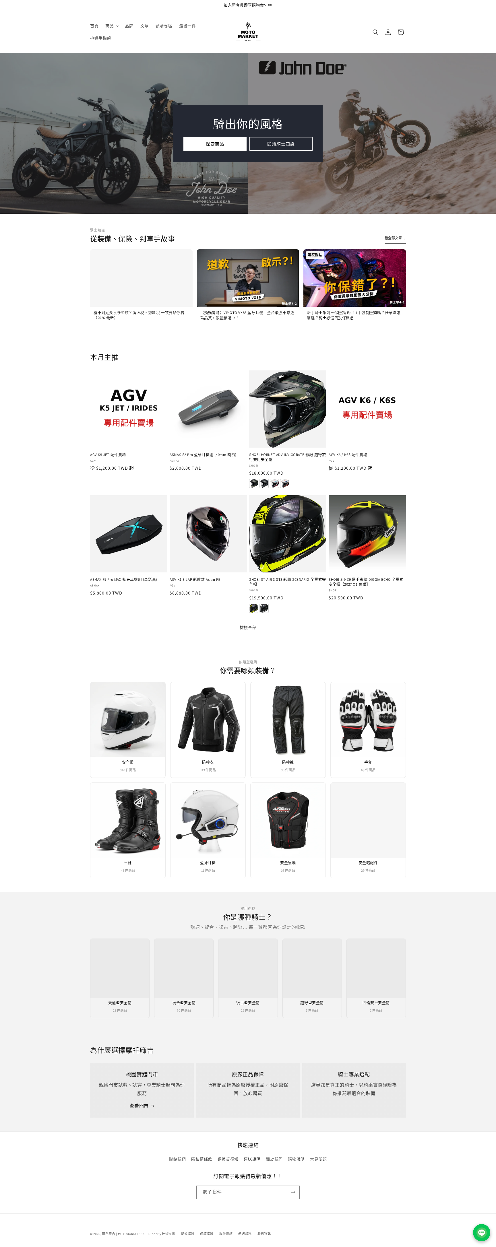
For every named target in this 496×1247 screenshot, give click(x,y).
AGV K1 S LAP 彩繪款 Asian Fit (195, 579)
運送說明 (252, 1159)
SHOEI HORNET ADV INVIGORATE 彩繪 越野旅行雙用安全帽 (287, 457)
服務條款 (226, 1234)
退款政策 (207, 1234)
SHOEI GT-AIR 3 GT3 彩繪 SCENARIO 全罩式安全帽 (287, 582)
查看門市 (138, 1106)
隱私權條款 (201, 1159)
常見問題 (318, 1159)
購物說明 (296, 1159)
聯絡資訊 (264, 1234)
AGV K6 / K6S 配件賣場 (348, 454)
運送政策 (245, 1234)
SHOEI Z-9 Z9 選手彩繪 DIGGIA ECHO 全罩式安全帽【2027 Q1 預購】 (366, 582)
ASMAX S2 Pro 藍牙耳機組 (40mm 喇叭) (203, 454)
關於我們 (274, 1159)
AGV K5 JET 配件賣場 (108, 454)
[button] (111, 26)
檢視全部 (248, 627)
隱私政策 (188, 1234)
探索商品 (215, 143)
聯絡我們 (177, 1159)
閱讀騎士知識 (281, 143)
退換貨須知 (228, 1159)
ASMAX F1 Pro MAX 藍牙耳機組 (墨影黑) (123, 579)
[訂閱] (293, 1192)
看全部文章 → (395, 238)
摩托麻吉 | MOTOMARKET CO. (123, 1234)
